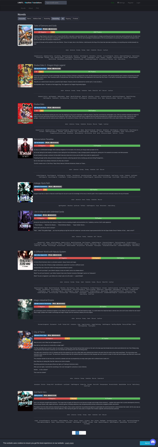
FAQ (37, 8)
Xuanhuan (105, 50)
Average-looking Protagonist (62, 130)
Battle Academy (61, 96)
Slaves (134, 324)
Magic (78, 324)
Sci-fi (100, 90)
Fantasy (83, 50)
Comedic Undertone (131, 242)
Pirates (95, 422)
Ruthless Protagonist (88, 177)
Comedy (78, 50)
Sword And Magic (107, 177)
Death (44, 244)
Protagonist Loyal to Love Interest (58, 133)
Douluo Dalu (39, 104)
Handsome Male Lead (106, 96)
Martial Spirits (77, 57)
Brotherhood (106, 130)
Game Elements (76, 175)
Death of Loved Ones (113, 288)
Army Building (57, 56)
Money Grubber (74, 98)
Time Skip (121, 133)
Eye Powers (76, 205)
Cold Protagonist (61, 175)
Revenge (126, 57)
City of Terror (39, 332)
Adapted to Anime (38, 56)
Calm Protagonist (84, 56)
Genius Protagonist (68, 131)
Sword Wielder (116, 177)
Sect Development (79, 133)
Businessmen (53, 324)
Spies (103, 98)
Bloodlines (76, 56)
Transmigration (97, 245)
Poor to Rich (96, 384)
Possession (109, 57)
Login (138, 3)
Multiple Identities (134, 289)
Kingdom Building (60, 422)
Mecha (89, 90)
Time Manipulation (73, 292)
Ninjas (97, 205)
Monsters (83, 57)
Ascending (47, 18)
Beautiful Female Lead (67, 56)
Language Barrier (126, 244)
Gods (52, 57)
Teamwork (119, 98)
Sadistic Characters (71, 245)
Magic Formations (86, 324)
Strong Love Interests (78, 59)
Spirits (98, 133)
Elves (92, 420)
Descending (55, 18)
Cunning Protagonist (108, 56)
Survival (129, 384)
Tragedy (100, 124)
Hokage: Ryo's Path (42, 183)
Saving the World (81, 245)
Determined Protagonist (125, 56)
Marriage (101, 131)
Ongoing (68, 18)
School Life (95, 90)
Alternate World (41, 242)
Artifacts (48, 242)
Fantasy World (66, 324)
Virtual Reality (87, 423)
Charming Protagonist (120, 242)
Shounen (99, 50)
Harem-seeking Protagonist (43, 422)
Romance (89, 124)
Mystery (93, 282)
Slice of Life (104, 282)
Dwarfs (59, 324)
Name (29, 18)
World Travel (132, 177)
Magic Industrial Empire (44, 300)
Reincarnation (70, 133)
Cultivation (99, 56)
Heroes (53, 422)
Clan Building (92, 56)
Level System (134, 175)
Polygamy (103, 57)
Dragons (81, 420)
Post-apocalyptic (104, 384)
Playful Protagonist (69, 291)
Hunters (121, 175)
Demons (116, 56)
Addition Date (37, 18)
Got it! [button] (147, 443)
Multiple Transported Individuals (74, 177)
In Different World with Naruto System (50, 252)
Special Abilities (98, 177)
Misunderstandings (64, 98)
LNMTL (30, 3)
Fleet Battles (102, 420)
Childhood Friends (124, 130)
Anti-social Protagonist (44, 420)
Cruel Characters (38, 244)
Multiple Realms (91, 57)
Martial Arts (93, 50)
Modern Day (37, 245)
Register (130, 3)
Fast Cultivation (136, 56)
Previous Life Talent (117, 57)
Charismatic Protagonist (108, 242)
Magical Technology (131, 96)
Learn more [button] (69, 443)
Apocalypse (37, 384)
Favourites (22, 18)
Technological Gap (82, 325)
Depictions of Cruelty (52, 244)
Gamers (95, 175)
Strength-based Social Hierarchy (64, 59)
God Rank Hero (40, 392)
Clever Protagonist (133, 130)
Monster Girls (125, 289)
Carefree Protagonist (96, 242)
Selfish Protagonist (114, 422)
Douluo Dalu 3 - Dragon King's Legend (49, 65)
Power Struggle (52, 245)
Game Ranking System (86, 175)
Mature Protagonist (52, 177)
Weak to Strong (121, 59)
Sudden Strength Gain (43, 292)
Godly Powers (93, 244)
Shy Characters (89, 245)
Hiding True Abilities (90, 289)
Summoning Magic (53, 292)
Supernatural (101, 378)
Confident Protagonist (95, 288)
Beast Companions (74, 130)
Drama (83, 199)
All (63, 18)
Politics (97, 57)
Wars (115, 59)
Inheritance (127, 175)
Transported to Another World (109, 245)
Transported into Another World (95, 292)
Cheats (77, 288)
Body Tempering (86, 242)
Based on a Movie (65, 242)
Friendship (46, 57)
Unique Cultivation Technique (106, 59)
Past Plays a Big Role (116, 324)
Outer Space (44, 245)
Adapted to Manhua (48, 56)
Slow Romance (88, 133)
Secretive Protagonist (103, 422)
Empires (97, 420)
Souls (99, 98)
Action (67, 50)
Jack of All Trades (117, 244)
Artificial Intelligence (55, 242)
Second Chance (52, 59)
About (31, 8)
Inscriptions (73, 324)
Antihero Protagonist (41, 175)
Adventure (72, 50)
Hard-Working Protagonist (119, 96)
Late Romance (100, 289)
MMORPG (84, 422)
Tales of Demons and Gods (45, 25)
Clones (71, 420)
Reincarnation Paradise (43, 139)
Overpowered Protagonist (57, 291)
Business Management (43, 324)
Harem (88, 50)
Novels (23, 8)
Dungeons (87, 420)
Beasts (67, 96)
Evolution (43, 384)
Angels (36, 420)
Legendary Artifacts (58, 57)
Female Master (39, 57)
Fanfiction (68, 175)
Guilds (124, 420)
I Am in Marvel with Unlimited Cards (49, 212)
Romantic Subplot (133, 57)
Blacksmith (84, 96)
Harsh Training (115, 175)
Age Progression (52, 96)
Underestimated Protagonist (91, 59)
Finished (75, 18)
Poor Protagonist (83, 98)
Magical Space (108, 289)
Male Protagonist (69, 57)
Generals (87, 244)
